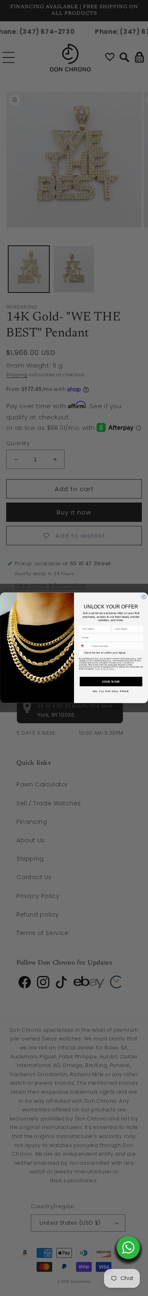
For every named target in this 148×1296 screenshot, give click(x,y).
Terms (111, 669)
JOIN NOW (111, 681)
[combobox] (84, 646)
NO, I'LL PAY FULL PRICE (111, 691)
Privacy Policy (101, 669)
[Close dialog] (143, 596)
